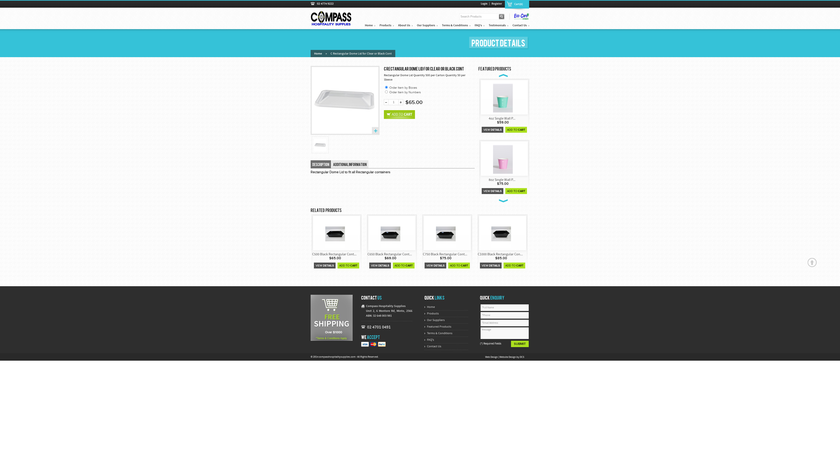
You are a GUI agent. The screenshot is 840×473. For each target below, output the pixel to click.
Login (484, 3)
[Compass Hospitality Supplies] (331, 24)
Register (497, 3)
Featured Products (439, 326)
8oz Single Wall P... (502, 118)
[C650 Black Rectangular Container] (335, 233)
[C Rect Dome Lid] (320, 145)
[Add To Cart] (516, 130)
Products (385, 25)
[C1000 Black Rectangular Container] (446, 233)
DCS (522, 357)
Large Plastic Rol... (502, 180)
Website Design (507, 357)
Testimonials (497, 25)
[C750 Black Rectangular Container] (390, 233)
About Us (404, 25)
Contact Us (520, 25)
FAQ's (478, 25)
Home (369, 25)
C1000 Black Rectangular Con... (444, 254)
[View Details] (492, 130)
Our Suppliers (426, 25)
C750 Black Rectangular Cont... (390, 254)
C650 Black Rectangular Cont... (334, 254)
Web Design (491, 357)
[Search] (502, 16)
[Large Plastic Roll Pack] (503, 159)
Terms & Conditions (455, 25)
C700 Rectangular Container (500, 254)
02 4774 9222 (325, 3)
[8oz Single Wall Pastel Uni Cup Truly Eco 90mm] (503, 98)
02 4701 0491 (379, 327)
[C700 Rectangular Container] (501, 233)
